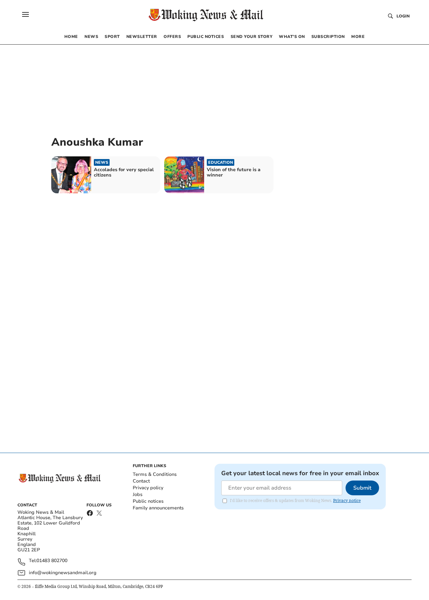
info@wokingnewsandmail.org (63, 572)
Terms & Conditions (155, 474)
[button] (25, 14)
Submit (362, 488)
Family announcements (158, 508)
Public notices (148, 501)
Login (403, 16)
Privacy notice (347, 500)
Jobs (137, 494)
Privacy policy (148, 488)
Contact (141, 481)
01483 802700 (52, 561)
